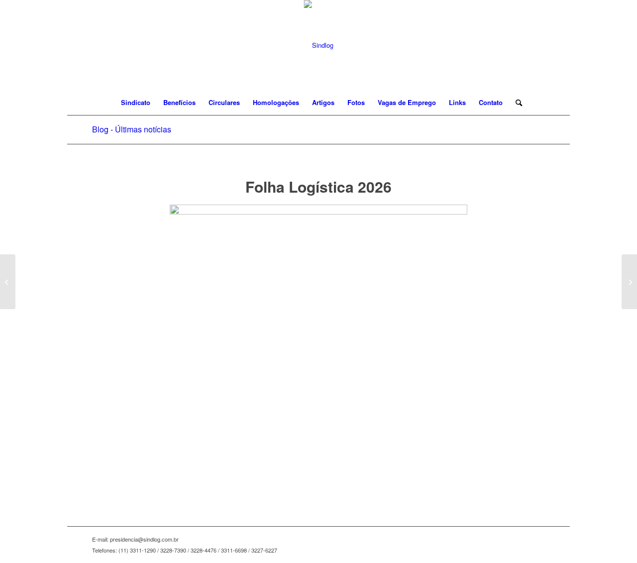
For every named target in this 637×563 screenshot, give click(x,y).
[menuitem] (135, 102)
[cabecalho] (318, 45)
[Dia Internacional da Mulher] (7, 281)
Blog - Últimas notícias (131, 129)
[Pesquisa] (515, 102)
